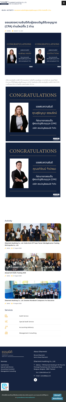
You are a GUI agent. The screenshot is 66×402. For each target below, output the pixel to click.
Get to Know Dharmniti (41, 357)
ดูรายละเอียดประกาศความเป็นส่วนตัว (26, 397)
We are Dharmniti (39, 355)
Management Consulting (8, 371)
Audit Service (5, 365)
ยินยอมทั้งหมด (57, 399)
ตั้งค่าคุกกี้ (57, 395)
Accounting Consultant (7, 369)
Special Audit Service (7, 367)
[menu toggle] (64, 3)
